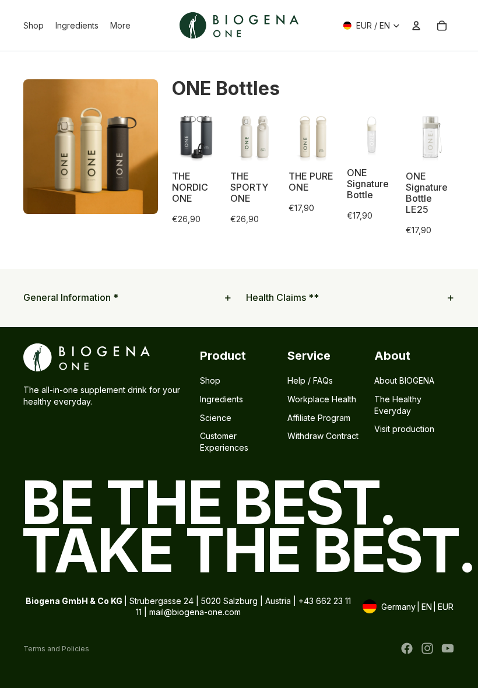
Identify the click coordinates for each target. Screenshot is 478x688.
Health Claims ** (282, 297)
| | (407, 607)
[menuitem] (120, 25)
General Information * (70, 297)
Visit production (404, 429)
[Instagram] (427, 648)
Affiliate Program (318, 417)
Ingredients (221, 399)
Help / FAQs (310, 380)
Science (215, 417)
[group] (196, 174)
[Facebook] (407, 648)
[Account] (416, 25)
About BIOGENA (404, 380)
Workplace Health (321, 399)
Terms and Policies (56, 648)
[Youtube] (448, 648)
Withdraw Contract (322, 436)
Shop (210, 380)
